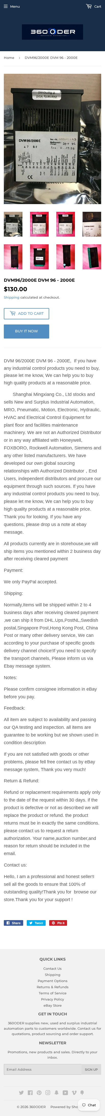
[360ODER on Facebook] (30, 1093)
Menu (15, 6)
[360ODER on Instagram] (47, 1093)
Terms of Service (53, 993)
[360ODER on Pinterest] (39, 1093)
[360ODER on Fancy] (82, 1093)
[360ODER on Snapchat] (56, 1093)
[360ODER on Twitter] (21, 1093)
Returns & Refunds (53, 987)
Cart (97, 6)
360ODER (37, 1107)
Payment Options (53, 981)
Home (9, 58)
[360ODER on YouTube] (65, 1093)
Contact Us (52, 968)
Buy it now (26, 331)
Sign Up (91, 1069)
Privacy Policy (52, 999)
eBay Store (53, 1005)
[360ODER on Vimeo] (74, 1093)
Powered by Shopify (67, 1107)
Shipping (11, 297)
